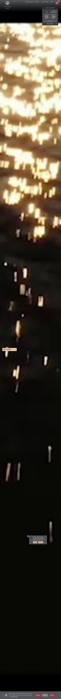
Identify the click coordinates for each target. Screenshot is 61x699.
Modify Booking (50, 23)
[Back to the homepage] (7, 5)
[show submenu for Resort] (40, 2)
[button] (46, 16)
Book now (50, 21)
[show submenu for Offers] (54, 2)
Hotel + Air (54, 11)
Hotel (48, 11)
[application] (30, 695)
